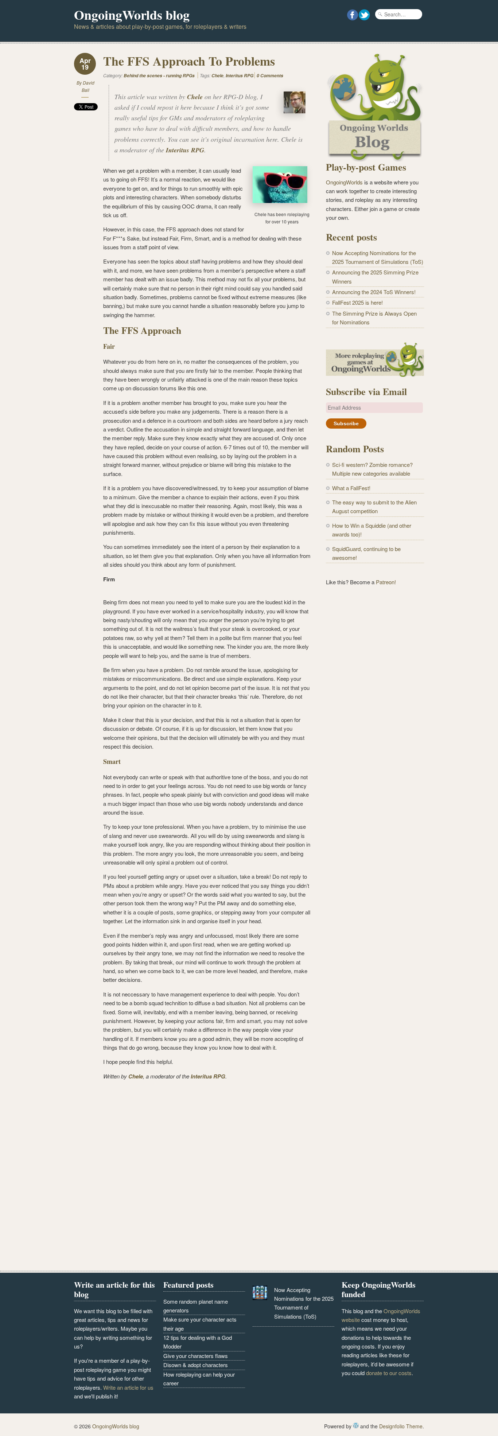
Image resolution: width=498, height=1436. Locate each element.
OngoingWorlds (344, 182)
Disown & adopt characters (195, 1365)
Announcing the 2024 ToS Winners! (374, 292)
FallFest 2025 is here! (357, 302)
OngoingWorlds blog (132, 14)
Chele (217, 76)
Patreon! (386, 582)
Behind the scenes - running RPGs (159, 76)
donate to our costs (389, 1373)
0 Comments (270, 76)
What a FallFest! (351, 488)
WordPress (356, 1425)
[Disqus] (192, 1177)
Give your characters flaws (195, 1355)
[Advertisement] (375, 712)
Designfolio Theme (401, 1426)
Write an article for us (128, 1387)
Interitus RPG (239, 76)
